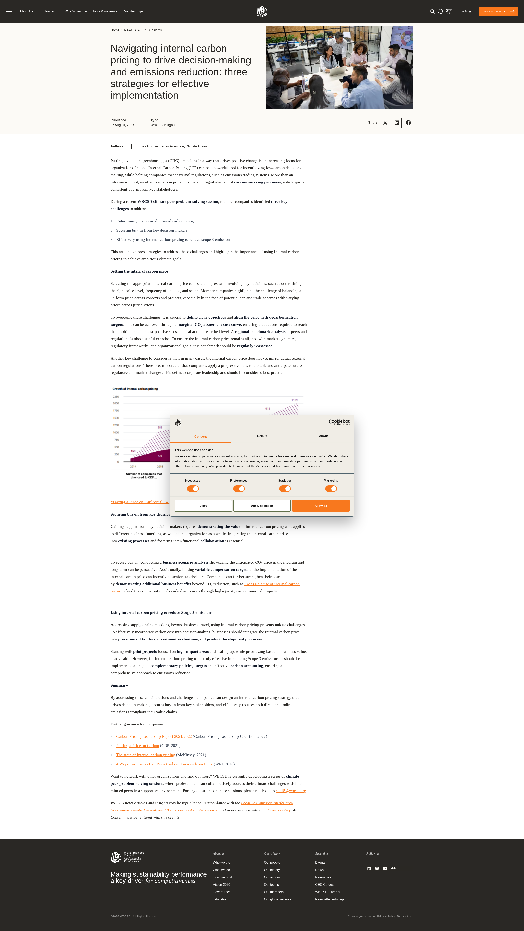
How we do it (222, 877)
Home (115, 30)
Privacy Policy (278, 810)
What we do (221, 870)
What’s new (73, 11)
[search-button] (432, 11)
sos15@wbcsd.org (291, 790)
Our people (272, 862)
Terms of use (405, 916)
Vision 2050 (221, 884)
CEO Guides (324, 884)
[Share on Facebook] (408, 123)
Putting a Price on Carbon (137, 745)
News (128, 30)
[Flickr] (393, 868)
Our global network (277, 899)
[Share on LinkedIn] (397, 123)
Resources (323, 877)
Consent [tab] (200, 436)
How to (49, 11)
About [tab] (323, 436)
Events (320, 862)
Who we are (221, 862)
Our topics (271, 884)
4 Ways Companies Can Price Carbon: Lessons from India (164, 764)
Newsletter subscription (332, 899)
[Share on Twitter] (385, 123)
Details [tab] (262, 436)
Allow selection (262, 505)
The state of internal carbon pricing (145, 754)
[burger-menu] (9, 11)
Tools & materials (104, 11)
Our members (274, 892)
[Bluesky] (377, 868)
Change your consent (362, 916)
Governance (222, 892)
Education (220, 899)
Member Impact (135, 11)
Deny (203, 505)
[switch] (239, 488)
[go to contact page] (449, 11)
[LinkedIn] (368, 868)
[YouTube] (385, 868)
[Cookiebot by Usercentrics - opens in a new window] (332, 422)
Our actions (272, 877)
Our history (272, 870)
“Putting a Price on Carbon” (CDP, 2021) (146, 502)
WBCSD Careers (327, 892)
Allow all (321, 505)
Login (464, 11)
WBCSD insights (149, 30)
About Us (26, 11)
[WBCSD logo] (262, 11)
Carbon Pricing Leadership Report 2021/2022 (154, 736)
